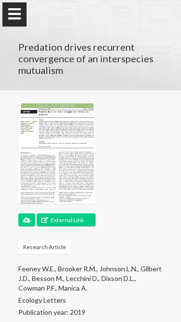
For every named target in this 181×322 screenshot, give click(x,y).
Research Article (44, 247)
